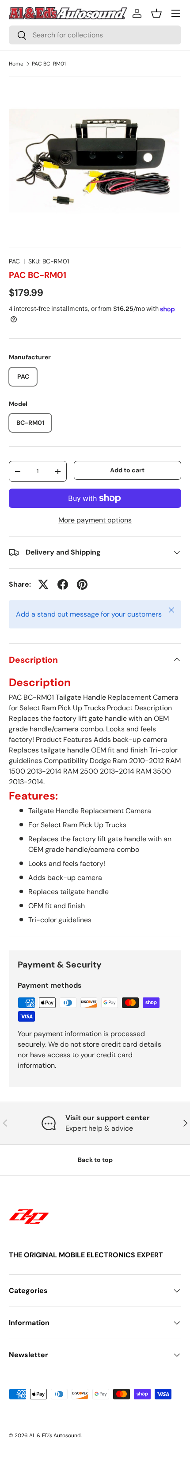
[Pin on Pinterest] (82, 584)
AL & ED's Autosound (55, 1435)
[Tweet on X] (43, 584)
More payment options (95, 520)
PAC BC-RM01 (49, 63)
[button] (156, 13)
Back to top (95, 1160)
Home (16, 63)
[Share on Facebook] (62, 584)
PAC (14, 261)
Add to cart (127, 470)
